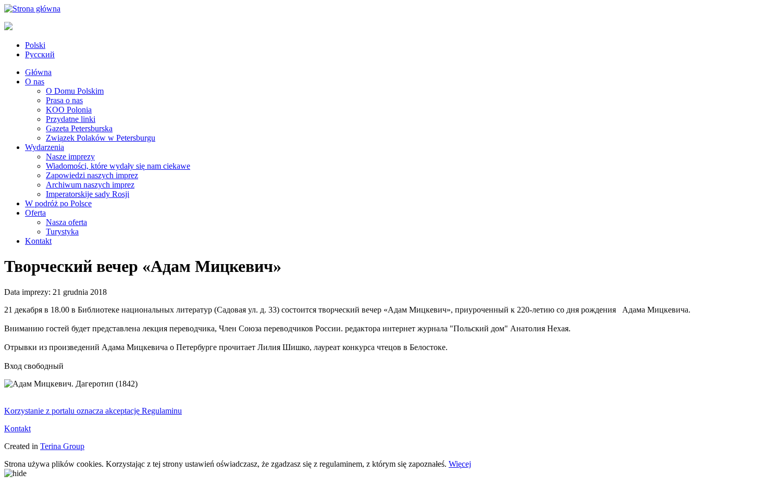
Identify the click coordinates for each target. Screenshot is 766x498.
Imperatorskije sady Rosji (87, 194)
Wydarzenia (44, 147)
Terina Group (62, 446)
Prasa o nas (64, 100)
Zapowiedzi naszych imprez (92, 175)
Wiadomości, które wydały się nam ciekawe (118, 165)
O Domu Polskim (75, 90)
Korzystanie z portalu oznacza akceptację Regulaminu (93, 410)
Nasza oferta (66, 222)
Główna (38, 72)
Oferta (35, 212)
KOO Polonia (69, 109)
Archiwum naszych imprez (90, 184)
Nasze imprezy (70, 156)
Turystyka (62, 231)
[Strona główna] (32, 8)
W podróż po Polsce (58, 203)
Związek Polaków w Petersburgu (100, 137)
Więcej (460, 463)
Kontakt (38, 240)
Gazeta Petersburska (79, 128)
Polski (35, 45)
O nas (34, 81)
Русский (40, 54)
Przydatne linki (70, 119)
